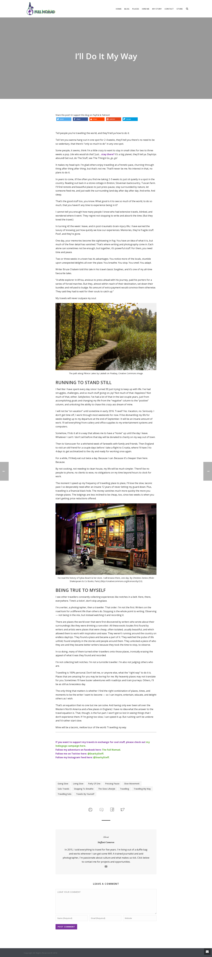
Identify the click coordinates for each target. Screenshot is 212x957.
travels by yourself (85, 794)
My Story (157, 9)
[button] (63, 119)
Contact (169, 9)
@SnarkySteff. (96, 753)
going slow (63, 783)
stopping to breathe (83, 788)
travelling (124, 788)
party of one (94, 783)
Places (135, 9)
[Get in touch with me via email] (106, 866)
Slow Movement (131, 783)
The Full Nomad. (111, 749)
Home (118, 9)
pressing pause (112, 783)
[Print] (90, 809)
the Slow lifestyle (106, 788)
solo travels (63, 788)
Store (180, 9)
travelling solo (64, 794)
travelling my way (142, 788)
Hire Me (145, 9)
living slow (78, 783)
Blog (126, 9)
